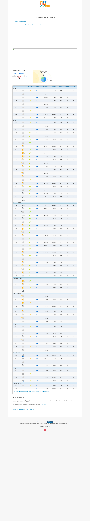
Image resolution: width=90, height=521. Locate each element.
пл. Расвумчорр (61, 19)
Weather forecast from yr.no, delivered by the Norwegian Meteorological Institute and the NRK (31, 391)
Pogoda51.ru (15, 409)
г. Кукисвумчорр (16, 19)
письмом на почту (58, 423)
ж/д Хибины (33, 24)
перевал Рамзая (34, 19)
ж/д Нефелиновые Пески (42, 24)
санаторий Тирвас (26, 24)
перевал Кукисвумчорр (25, 19)
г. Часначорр (68, 19)
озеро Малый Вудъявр (17, 24)
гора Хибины (15, 21)
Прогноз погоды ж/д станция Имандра (27, 409)
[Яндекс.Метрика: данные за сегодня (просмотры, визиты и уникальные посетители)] (41, 422)
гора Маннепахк (22, 21)
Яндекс (21, 406)
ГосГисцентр (44, 404)
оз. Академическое (42, 19)
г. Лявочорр (73, 19)
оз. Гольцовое (54, 19)
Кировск (50, 24)
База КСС (49, 19)
